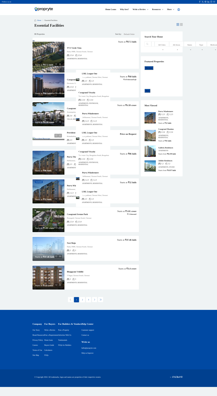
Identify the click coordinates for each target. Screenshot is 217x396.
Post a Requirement (51, 335)
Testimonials (62, 340)
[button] (178, 24)
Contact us (85, 335)
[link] (48, 54)
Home (39, 20)
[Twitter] (175, 377)
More (169, 9)
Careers (35, 345)
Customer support (88, 330)
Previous (149, 68)
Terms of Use (37, 350)
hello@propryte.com (89, 348)
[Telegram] (182, 377)
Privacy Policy (38, 340)
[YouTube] (180, 377)
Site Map (36, 355)
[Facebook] (173, 377)
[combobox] (129, 37)
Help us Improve (87, 353)
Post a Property (63, 330)
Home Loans (110, 9)
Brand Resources (38, 335)
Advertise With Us (64, 335)
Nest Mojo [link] (71, 243)
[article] (59, 138)
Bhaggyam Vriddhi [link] (75, 272)
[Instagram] (176, 377)
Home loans (48, 340)
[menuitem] (178, 9)
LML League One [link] (55, 133)
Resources (156, 9)
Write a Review (139, 9)
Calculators (48, 350)
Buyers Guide (49, 345)
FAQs (46, 355)
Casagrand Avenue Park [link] (77, 214)
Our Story (36, 330)
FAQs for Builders (64, 345)
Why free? (124, 9)
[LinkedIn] (178, 377)
